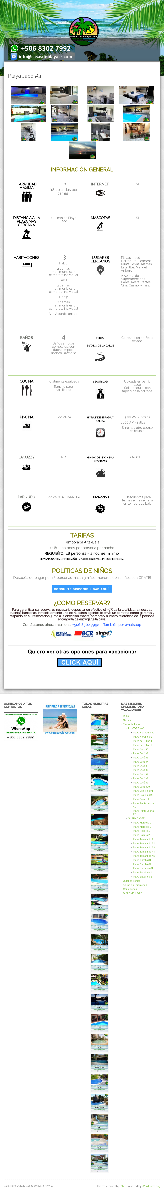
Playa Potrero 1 (141, 830)
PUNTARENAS (136, 728)
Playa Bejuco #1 (142, 799)
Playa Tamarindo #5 (144, 856)
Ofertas (127, 720)
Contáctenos (130, 889)
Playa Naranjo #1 (142, 736)
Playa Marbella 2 (142, 826)
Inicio (126, 716)
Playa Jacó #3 (140, 757)
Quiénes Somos (131, 881)
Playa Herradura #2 (143, 732)
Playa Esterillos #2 (143, 795)
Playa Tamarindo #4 (144, 851)
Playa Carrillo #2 (142, 864)
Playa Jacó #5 (140, 766)
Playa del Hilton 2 (142, 745)
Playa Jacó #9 (140, 782)
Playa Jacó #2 (140, 753)
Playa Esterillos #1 (143, 790)
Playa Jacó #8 (140, 778)
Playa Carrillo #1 (142, 860)
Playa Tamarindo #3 (144, 847)
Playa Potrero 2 (141, 835)
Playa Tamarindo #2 (144, 843)
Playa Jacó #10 (141, 786)
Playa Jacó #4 (140, 761)
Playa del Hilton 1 (142, 741)
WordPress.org (151, 1186)
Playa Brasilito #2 (142, 876)
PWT (123, 1186)
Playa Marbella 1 (142, 822)
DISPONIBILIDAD (132, 893)
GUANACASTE (136, 818)
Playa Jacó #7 (140, 774)
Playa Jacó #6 (140, 770)
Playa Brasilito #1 (142, 872)
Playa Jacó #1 (140, 749)
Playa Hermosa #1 (143, 868)
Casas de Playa (131, 724)
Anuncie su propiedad (135, 885)
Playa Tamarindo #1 (144, 839)
